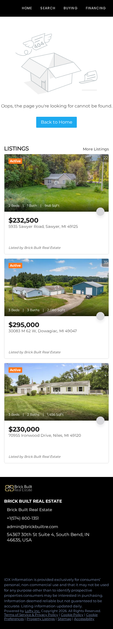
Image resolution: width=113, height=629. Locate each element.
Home (27, 8)
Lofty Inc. (32, 611)
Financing (96, 8)
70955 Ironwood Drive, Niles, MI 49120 (45, 435)
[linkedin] (17, 561)
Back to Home (56, 122)
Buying (71, 8)
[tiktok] (39, 561)
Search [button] (47, 8)
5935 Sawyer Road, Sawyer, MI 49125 (43, 226)
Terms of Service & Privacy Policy (31, 615)
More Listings (96, 149)
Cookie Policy (72, 615)
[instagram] (28, 561)
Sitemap (64, 619)
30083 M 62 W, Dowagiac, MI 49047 (43, 330)
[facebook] (6, 561)
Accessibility (84, 619)
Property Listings (41, 619)
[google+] (50, 561)
